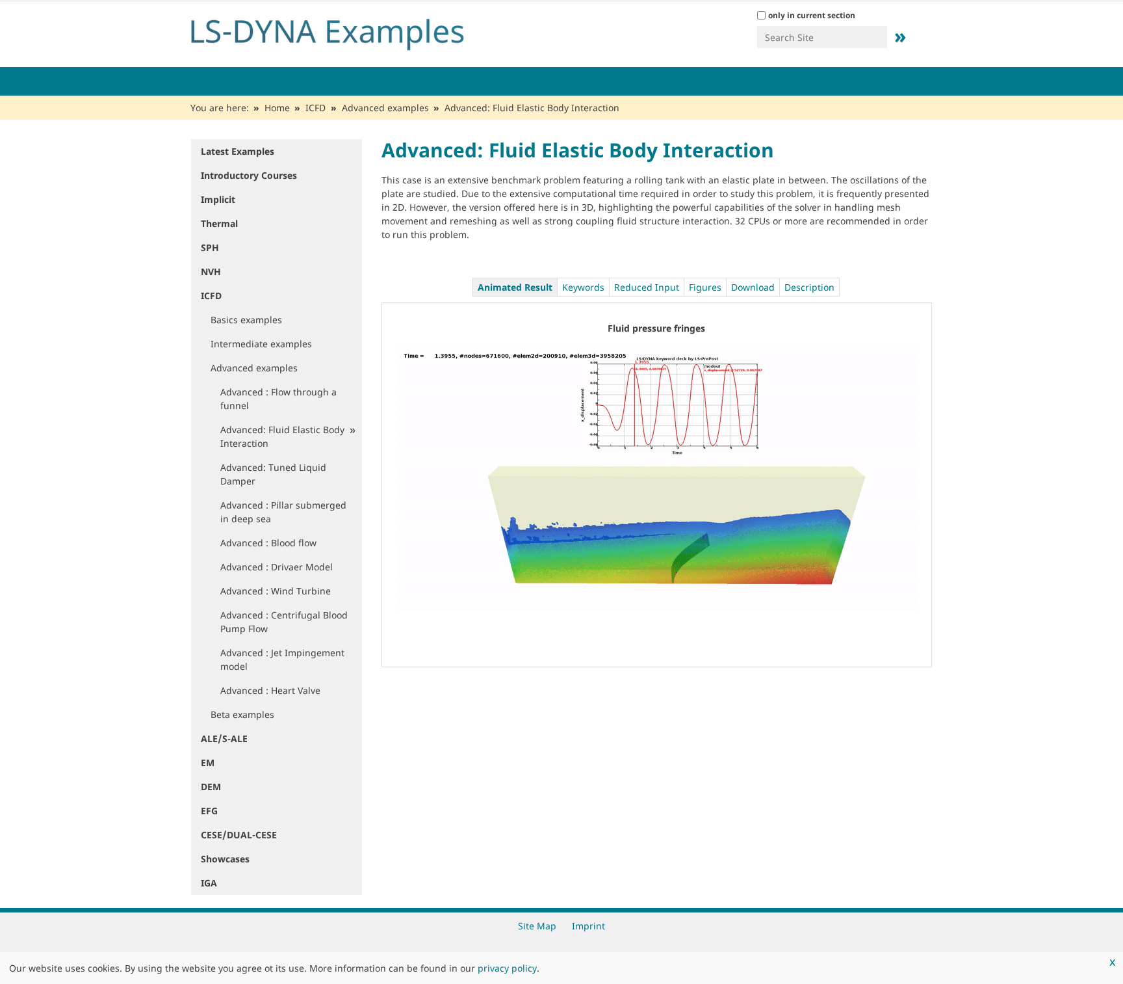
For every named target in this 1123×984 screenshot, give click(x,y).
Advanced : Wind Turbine (275, 591)
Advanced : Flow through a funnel (278, 399)
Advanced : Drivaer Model (276, 567)
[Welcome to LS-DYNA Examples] (347, 31)
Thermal (219, 223)
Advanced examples (385, 107)
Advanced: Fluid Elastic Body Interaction (282, 436)
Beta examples (242, 714)
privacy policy (507, 968)
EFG (209, 810)
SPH (210, 247)
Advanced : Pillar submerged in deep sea (283, 512)
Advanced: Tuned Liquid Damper (273, 474)
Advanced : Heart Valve (270, 690)
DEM (211, 786)
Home (277, 107)
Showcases (225, 859)
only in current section (811, 15)
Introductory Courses (249, 175)
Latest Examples (237, 151)
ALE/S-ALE (224, 738)
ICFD (315, 107)
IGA (209, 883)
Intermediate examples (261, 344)
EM (207, 762)
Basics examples (246, 319)
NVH (211, 271)
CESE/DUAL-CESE (239, 835)
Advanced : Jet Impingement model (282, 659)
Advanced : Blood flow (268, 543)
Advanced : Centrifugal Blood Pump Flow (284, 622)
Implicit (218, 199)
